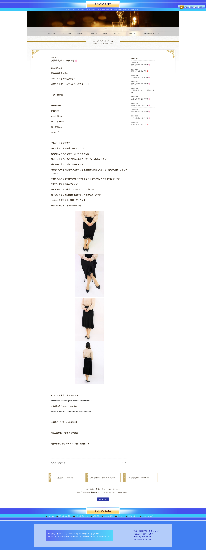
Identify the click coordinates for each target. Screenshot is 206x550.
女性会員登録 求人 (81, 516)
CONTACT (133, 33)
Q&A (105, 33)
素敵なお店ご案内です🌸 (140, 123)
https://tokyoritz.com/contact (65, 411)
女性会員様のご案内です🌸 (140, 63)
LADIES (93, 33)
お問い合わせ (132, 516)
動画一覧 (96, 516)
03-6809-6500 (85, 411)
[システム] (65, 481)
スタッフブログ (147, 516)
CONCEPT (52, 33)
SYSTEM (67, 33)
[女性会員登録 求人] (140, 481)
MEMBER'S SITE (151, 33)
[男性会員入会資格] (103, 481)
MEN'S (80, 33)
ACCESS (117, 33)
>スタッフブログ (58, 463)
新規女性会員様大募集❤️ (140, 70)
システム (51, 516)
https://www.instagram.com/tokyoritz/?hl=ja (72, 401)
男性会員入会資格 (64, 516)
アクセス (120, 516)
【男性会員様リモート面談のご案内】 (142, 90)
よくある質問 (108, 516)
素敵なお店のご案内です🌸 (140, 104)
